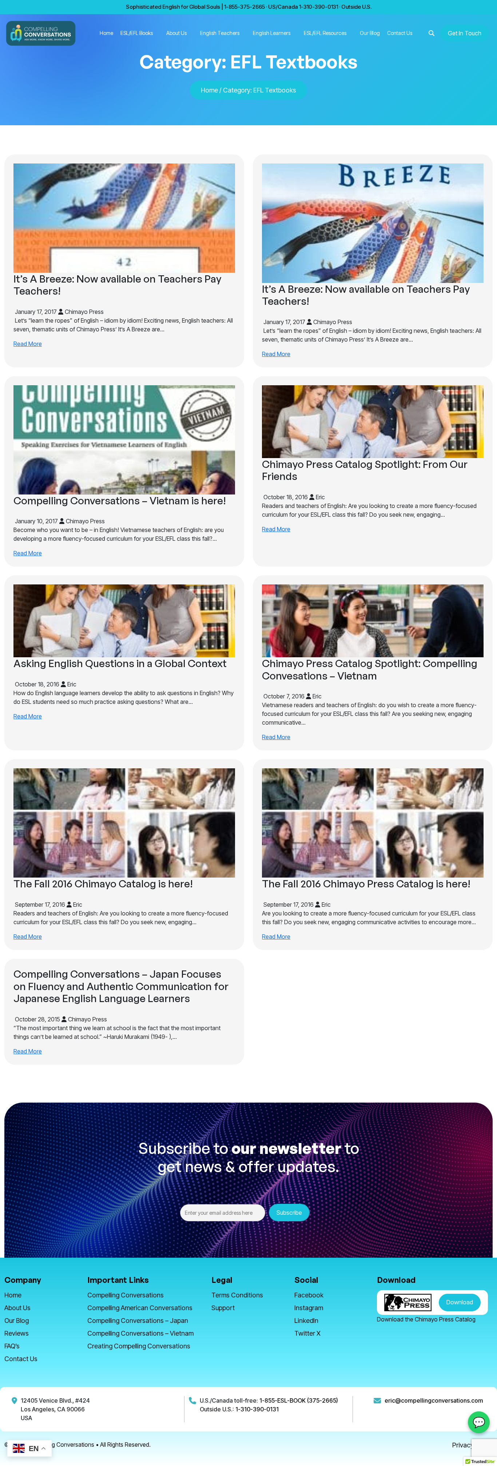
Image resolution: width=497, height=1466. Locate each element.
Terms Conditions (237, 1295)
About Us (176, 33)
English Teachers (219, 33)
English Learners (271, 33)
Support (223, 1308)
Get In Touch (464, 33)
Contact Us (399, 33)
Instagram (308, 1308)
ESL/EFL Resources (325, 33)
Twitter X (307, 1333)
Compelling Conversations (125, 1295)
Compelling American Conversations (139, 1308)
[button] (431, 33)
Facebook (308, 1295)
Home (106, 33)
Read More (27, 343)
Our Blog (370, 33)
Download (459, 1302)
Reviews (16, 1333)
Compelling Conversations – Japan (137, 1320)
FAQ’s (12, 1346)
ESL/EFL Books (136, 33)
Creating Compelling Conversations (138, 1346)
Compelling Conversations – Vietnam (140, 1333)
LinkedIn (306, 1320)
